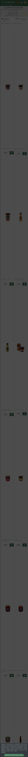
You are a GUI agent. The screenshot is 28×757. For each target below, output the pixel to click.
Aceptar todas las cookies (14, 755)
